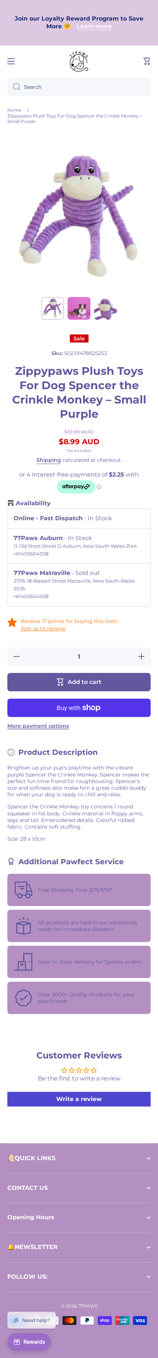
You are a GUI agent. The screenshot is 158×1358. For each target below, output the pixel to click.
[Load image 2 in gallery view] (79, 308)
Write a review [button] (79, 1099)
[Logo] (79, 61)
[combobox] (79, 87)
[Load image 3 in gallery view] (105, 308)
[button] (147, 61)
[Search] (13, 87)
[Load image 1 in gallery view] (52, 308)
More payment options (38, 726)
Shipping (48, 460)
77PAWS (88, 1306)
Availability (33, 503)
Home (14, 110)
